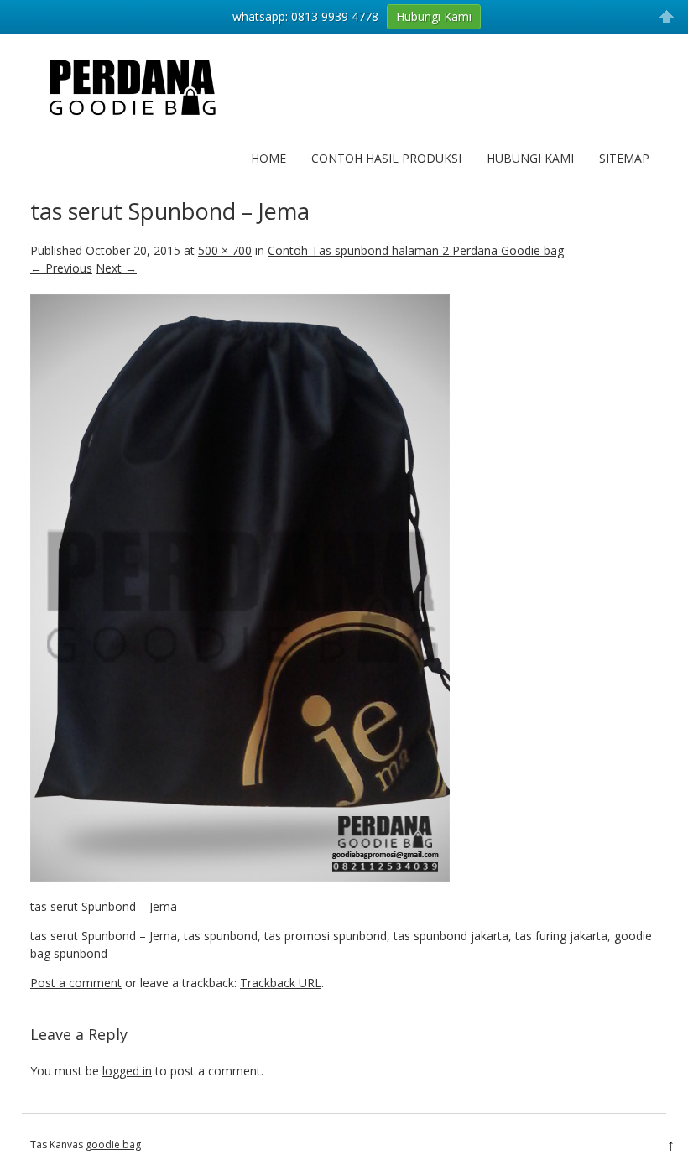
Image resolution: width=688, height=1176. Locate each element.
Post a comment (76, 983)
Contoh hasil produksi (386, 158)
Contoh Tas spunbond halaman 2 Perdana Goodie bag (416, 250)
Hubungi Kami (530, 158)
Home (268, 158)
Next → (116, 268)
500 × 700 (225, 250)
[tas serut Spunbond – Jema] (240, 877)
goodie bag (113, 1144)
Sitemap (624, 158)
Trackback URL (280, 983)
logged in (127, 1071)
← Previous (61, 268)
